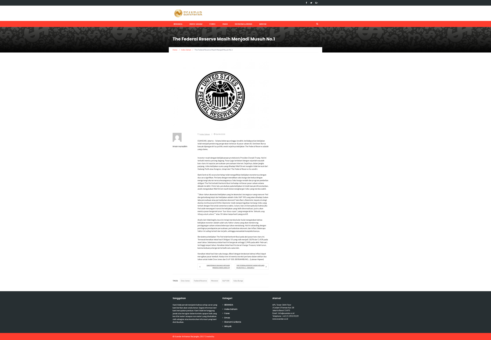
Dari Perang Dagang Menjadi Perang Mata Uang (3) (218, 266)
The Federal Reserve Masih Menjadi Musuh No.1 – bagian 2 (250, 266)
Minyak (262, 24)
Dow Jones (185, 281)
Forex (212, 24)
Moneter (214, 281)
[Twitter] (311, 3)
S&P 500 (225, 281)
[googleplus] (316, 3)
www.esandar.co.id (280, 319)
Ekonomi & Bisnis (243, 24)
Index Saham (195, 24)
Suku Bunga (238, 281)
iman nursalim (180, 146)
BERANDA (178, 24)
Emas (225, 24)
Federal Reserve (200, 281)
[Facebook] (306, 3)
